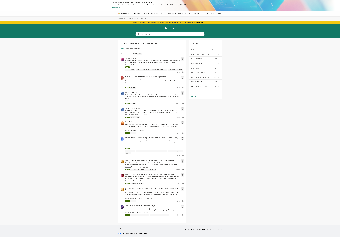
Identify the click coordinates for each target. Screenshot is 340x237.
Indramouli (128, 85)
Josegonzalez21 (129, 212)
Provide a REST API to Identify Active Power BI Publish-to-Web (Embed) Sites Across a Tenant (151, 189)
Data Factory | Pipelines (198, 72)
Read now (200, 22)
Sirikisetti (127, 181)
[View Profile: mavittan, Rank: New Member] (122, 123)
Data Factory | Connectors (200, 54)
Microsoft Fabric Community (124, 18)
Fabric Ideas (136, 18)
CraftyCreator (129, 101)
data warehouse (196, 82)
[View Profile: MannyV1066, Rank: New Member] (122, 59)
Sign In (219, 13)
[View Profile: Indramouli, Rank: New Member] (122, 78)
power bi (194, 49)
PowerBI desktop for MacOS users (135, 122)
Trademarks (219, 229)
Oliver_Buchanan (129, 114)
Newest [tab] (122, 48)
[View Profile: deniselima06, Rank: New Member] (122, 139)
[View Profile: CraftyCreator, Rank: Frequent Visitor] (122, 93)
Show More (153, 220)
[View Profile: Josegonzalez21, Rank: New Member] (122, 207)
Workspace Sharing (131, 58)
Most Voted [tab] (129, 48)
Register (213, 13)
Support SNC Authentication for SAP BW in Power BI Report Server (145, 77)
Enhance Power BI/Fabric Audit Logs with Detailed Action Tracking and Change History (151, 138)
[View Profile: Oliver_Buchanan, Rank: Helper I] (122, 109)
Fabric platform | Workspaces (200, 77)
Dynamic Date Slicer (131, 92)
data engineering (196, 63)
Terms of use (210, 229)
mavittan (127, 130)
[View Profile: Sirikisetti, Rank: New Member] (122, 175)
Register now (116, 7)
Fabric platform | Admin (199, 86)
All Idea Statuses (125, 54)
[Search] (208, 13)
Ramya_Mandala (129, 198)
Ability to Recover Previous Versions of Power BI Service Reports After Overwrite (149, 160)
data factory (195, 68)
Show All (193, 96)
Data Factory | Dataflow (199, 91)
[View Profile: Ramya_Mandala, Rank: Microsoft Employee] (122, 189)
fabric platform (196, 59)
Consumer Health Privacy (141, 233)
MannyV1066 (129, 65)
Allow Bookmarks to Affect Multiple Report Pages (140, 206)
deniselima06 (128, 146)
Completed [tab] (137, 48)
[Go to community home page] (129, 13)
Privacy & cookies (200, 229)
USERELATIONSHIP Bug (132, 108)
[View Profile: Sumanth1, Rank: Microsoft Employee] (122, 161)
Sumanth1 (128, 167)
